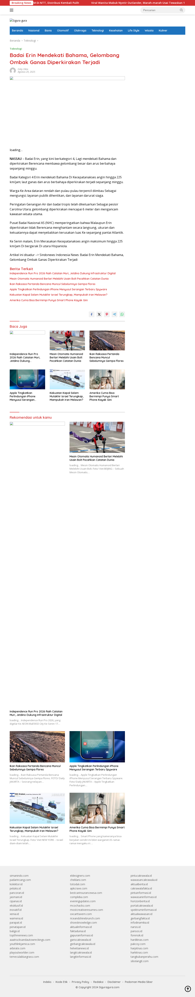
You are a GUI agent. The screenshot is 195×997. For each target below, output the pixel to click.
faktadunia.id (78, 931)
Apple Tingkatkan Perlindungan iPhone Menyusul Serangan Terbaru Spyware (58, 289)
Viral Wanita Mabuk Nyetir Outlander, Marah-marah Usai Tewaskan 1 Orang (121, 3)
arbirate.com (17, 948)
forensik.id (137, 935)
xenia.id (14, 914)
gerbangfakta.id (140, 918)
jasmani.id (16, 897)
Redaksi (98, 982)
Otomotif (63, 30)
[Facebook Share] (91, 314)
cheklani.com (78, 880)
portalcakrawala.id (142, 905)
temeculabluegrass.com (24, 956)
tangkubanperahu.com (144, 956)
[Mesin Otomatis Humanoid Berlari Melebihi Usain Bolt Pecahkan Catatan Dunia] (67, 340)
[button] (181, 10)
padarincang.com (20, 880)
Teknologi (98, 30)
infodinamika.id (140, 922)
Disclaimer (114, 982)
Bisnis (48, 30)
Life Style (133, 30)
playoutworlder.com (22, 952)
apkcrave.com (78, 888)
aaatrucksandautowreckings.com (30, 939)
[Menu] (12, 10)
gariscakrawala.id (80, 939)
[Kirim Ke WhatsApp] (122, 314)
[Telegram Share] (114, 314)
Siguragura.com (109, 987)
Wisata (149, 30)
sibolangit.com (140, 961)
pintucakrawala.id (141, 875)
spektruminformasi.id (144, 910)
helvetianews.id (79, 948)
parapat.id (16, 922)
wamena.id (16, 918)
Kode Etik (62, 982)
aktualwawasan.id (141, 914)
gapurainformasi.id (81, 935)
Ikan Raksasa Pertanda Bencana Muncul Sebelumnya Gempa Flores (52, 284)
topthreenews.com (21, 935)
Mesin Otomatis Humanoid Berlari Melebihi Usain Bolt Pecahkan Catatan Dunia (59, 278)
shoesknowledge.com (83, 922)
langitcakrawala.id (81, 952)
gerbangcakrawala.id (82, 944)
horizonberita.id (140, 901)
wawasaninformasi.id (144, 897)
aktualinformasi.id (81, 927)
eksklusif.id (16, 905)
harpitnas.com (139, 948)
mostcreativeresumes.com (86, 910)
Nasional (33, 30)
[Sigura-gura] (18, 20)
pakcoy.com (138, 944)
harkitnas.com (139, 952)
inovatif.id (16, 910)
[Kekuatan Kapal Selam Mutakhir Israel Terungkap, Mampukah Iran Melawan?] (67, 379)
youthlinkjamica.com (22, 944)
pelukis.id (15, 888)
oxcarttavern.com (81, 914)
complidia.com (79, 897)
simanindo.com (19, 875)
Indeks (47, 982)
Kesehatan (116, 30)
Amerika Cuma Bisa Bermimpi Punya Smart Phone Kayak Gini (49, 300)
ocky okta (23, 69)
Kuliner (163, 30)
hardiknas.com (140, 939)
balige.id (15, 931)
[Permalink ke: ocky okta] (13, 70)
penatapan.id (18, 927)
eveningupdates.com (83, 901)
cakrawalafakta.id (141, 888)
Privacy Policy (80, 982)
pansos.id (136, 931)
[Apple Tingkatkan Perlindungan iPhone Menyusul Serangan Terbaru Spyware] (27, 379)
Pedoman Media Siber (139, 982)
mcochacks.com (80, 905)
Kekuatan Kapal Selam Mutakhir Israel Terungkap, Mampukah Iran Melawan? (58, 294)
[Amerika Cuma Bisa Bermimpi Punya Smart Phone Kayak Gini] (107, 379)
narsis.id (136, 927)
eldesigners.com (80, 875)
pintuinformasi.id (141, 893)
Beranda (17, 30)
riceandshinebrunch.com (85, 918)
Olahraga (80, 30)
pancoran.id (17, 893)
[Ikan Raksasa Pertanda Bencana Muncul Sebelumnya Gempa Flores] (107, 340)
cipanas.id (16, 901)
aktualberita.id (139, 884)
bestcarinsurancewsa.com (86, 893)
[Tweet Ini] (99, 314)
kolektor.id (16, 884)
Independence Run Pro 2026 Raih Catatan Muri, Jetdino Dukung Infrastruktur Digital (63, 273)
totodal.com (77, 884)
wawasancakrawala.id (144, 880)
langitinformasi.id (80, 956)
